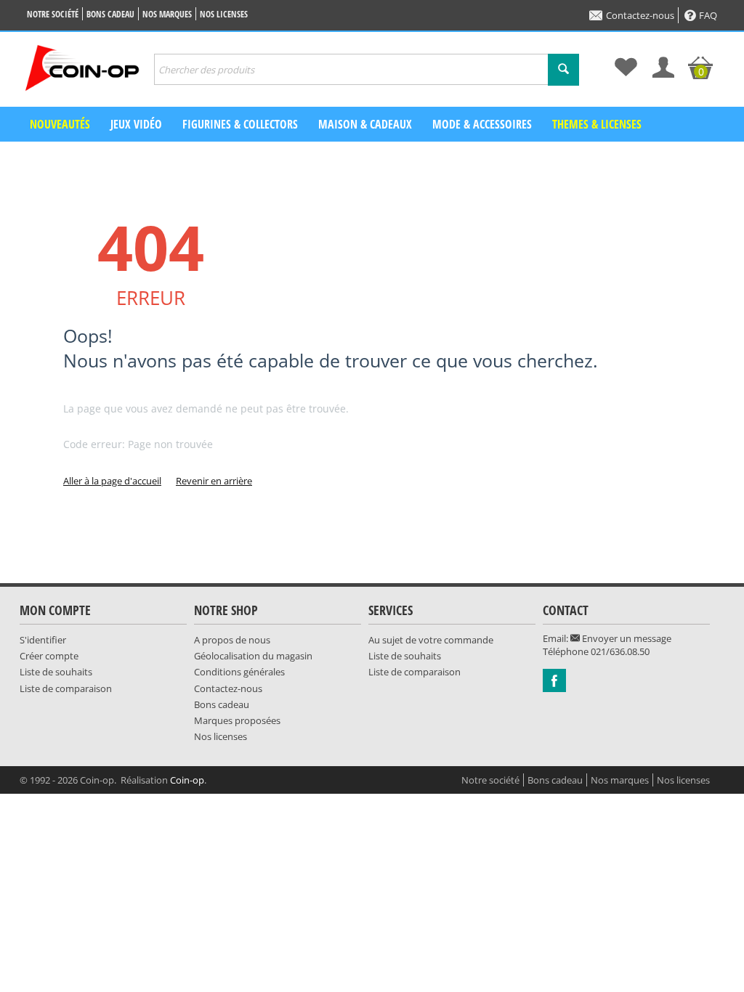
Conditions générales (239, 671)
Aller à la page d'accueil (112, 480)
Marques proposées (237, 720)
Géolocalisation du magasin (253, 655)
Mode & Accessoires (482, 124)
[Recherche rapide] (563, 70)
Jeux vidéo (136, 124)
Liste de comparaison (66, 688)
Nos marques (167, 14)
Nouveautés (60, 124)
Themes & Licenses (597, 124)
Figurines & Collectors (240, 124)
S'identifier (43, 639)
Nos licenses (224, 14)
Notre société (52, 14)
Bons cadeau (110, 14)
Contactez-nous (640, 15)
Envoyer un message (625, 638)
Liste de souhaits (56, 671)
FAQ (708, 15)
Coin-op (187, 779)
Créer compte (49, 655)
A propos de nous (232, 639)
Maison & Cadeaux (365, 124)
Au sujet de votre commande (430, 639)
